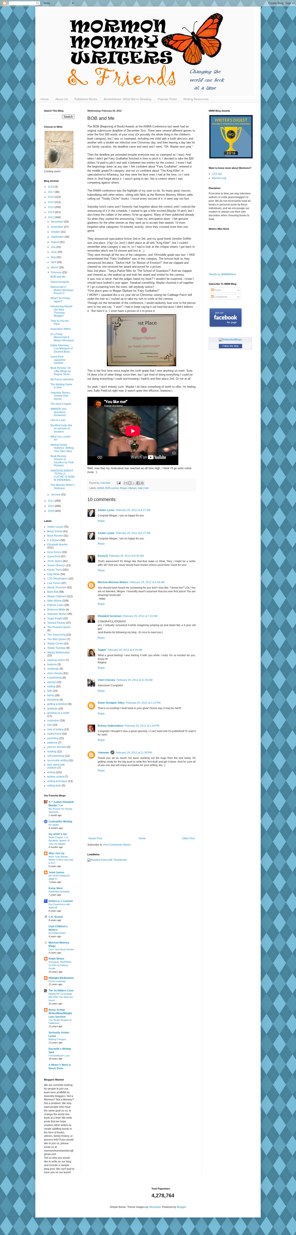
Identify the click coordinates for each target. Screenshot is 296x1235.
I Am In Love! (57, 420)
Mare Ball (53, 591)
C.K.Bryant (53, 540)
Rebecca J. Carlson (61, 901)
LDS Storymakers (57, 578)
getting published (57, 704)
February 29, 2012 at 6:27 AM (133, 510)
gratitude (52, 708)
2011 (51, 500)
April (54, 262)
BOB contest (112, 488)
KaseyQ (103, 555)
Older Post (188, 838)
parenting (53, 738)
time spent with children (56, 766)
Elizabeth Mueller (57, 544)
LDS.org (217, 173)
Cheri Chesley (106, 680)
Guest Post (53, 556)
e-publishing (54, 677)
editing (51, 686)
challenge (53, 668)
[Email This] (126, 483)
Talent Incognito (59, 281)
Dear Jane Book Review (61, 949)
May (54, 257)
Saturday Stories (57, 613)
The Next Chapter (60, 403)
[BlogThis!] (130, 483)
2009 (51, 511)
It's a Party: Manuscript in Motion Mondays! (62, 337)
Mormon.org (219, 178)
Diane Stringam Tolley (111, 702)
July (53, 247)
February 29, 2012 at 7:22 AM (140, 616)
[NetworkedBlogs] (230, 339)
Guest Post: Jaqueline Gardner (57, 359)
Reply (101, 520)
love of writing (55, 729)
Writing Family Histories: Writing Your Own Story (62, 448)
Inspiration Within (60, 328)
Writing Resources (195, 99)
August (55, 242)
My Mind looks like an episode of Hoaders (61, 428)
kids (49, 724)
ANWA (100, 488)
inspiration (53, 720)
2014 (51, 207)
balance (52, 664)
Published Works (85, 99)
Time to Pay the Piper (59, 322)
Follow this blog (230, 346)
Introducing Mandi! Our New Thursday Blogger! (61, 311)
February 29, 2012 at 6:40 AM (126, 555)
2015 (51, 202)
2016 (51, 197)
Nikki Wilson (54, 600)
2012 (51, 217)
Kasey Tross (54, 569)
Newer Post (95, 838)
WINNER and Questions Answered (58, 412)
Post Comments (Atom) (116, 844)
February (56, 272)
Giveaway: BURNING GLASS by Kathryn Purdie (60, 965)
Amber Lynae (106, 510)
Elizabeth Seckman (109, 616)
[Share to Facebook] (138, 483)
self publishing (55, 755)
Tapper (102, 649)
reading (51, 751)
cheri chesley (55, 673)
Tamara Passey (56, 622)
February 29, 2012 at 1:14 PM (143, 702)
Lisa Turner (54, 583)
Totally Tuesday (56, 647)
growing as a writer (58, 712)
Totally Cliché (55, 643)
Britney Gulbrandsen (110, 725)
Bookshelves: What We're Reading (127, 99)
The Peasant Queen (59, 627)
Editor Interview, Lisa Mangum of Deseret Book (61, 348)
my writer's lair (58, 834)
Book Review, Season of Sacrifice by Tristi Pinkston (62, 461)
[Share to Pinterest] (142, 483)
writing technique (57, 781)
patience (52, 742)
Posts (217, 290)
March (55, 267)
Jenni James (54, 561)
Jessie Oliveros (56, 565)
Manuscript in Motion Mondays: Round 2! (62, 290)
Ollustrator (155, 1207)
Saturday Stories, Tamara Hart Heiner (60, 395)
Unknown (103, 752)
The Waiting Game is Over (61, 386)
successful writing (57, 760)
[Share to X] (134, 483)
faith (49, 690)
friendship (53, 699)
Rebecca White (56, 609)
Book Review (55, 535)
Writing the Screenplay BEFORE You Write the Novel (61, 997)
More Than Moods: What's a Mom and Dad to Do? (61, 859)
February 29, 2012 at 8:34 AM (124, 649)
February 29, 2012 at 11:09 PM (134, 752)
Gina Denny (54, 552)
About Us (61, 99)
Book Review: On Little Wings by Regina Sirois (60, 371)
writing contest (55, 776)
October (56, 231)
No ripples (54, 824)
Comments (220, 296)
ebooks (51, 682)
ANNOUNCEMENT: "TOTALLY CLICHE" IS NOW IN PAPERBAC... (62, 475)
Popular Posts (167, 99)
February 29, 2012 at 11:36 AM (135, 680)
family (50, 695)
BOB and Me (57, 276)
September (58, 236)
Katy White (53, 574)
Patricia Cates (55, 605)
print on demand (57, 746)
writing (51, 772)
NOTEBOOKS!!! (57, 933)
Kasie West (56, 888)
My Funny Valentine (62, 379)
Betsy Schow (54, 531)
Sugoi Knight (54, 618)
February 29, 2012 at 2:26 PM (142, 725)
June (54, 252)
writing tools (54, 785)
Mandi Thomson (56, 587)
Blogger (181, 1207)
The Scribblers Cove (61, 990)
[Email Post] (118, 483)
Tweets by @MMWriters (222, 274)
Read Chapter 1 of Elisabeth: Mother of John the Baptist (59, 840)
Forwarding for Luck (59, 1055)
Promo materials (57, 981)
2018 (51, 186)
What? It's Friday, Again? (60, 300)
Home (45, 99)
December (57, 221)
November (57, 226)
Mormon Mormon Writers (113, 582)
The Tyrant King (56, 634)
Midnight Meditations (61, 978)
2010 (51, 506)
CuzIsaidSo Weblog (60, 821)
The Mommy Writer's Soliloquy (62, 486)
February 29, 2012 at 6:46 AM (147, 582)
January (56, 494)
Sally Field (143, 488)
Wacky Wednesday (58, 652)
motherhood (54, 733)
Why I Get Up (56, 853)
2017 (51, 192)
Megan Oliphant (128, 488)
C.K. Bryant (56, 916)
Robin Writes (56, 958)
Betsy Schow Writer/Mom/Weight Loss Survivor (60, 1013)
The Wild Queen (56, 639)
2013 (51, 212)
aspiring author (56, 660)
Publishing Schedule (59, 891)
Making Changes (57, 1039)
